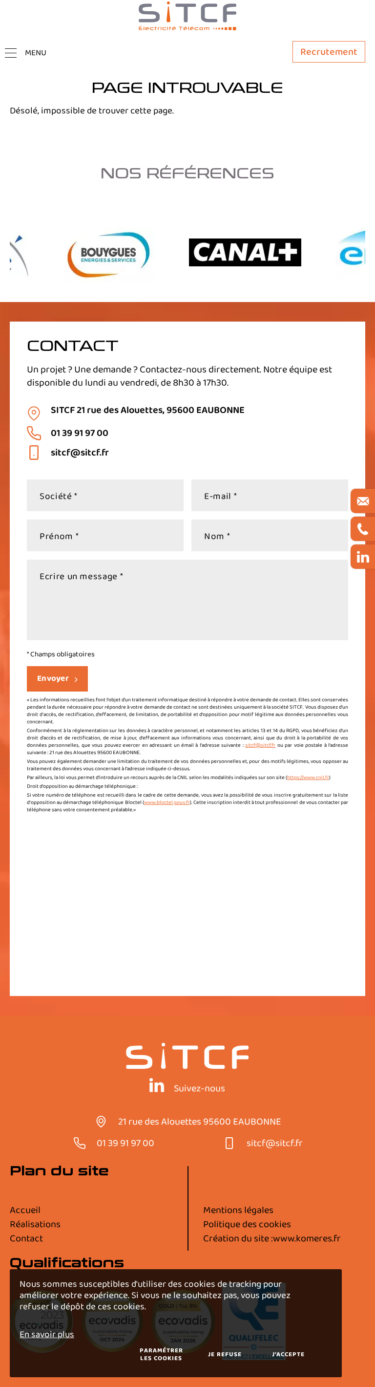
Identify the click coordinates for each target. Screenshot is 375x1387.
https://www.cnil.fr (308, 777)
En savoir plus (47, 1334)
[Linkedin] (156, 1086)
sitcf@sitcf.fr (260, 745)
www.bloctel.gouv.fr (167, 802)
